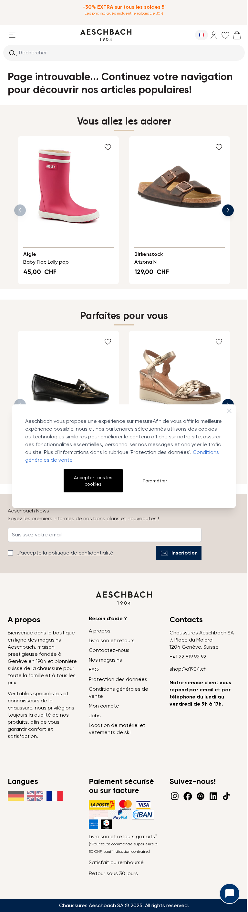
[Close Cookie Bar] (229, 411)
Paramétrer (155, 480)
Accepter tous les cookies (93, 481)
